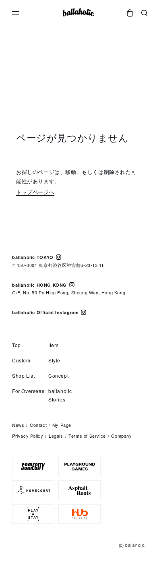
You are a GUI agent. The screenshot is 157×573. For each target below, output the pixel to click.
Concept (58, 375)
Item (53, 344)
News (18, 425)
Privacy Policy (27, 435)
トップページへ (35, 192)
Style (54, 360)
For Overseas (28, 390)
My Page (61, 425)
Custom (21, 360)
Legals (56, 435)
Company (121, 435)
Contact (38, 425)
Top (16, 344)
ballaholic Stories (60, 395)
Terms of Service (87, 435)
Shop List (23, 375)
